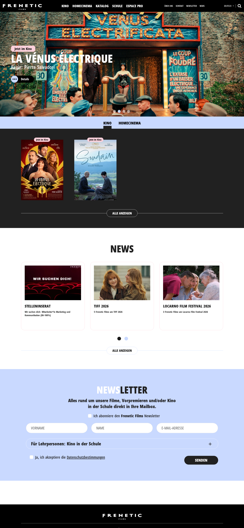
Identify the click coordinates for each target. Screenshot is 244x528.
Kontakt (179, 5)
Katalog (102, 6)
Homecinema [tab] (130, 123)
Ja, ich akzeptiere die (70, 457)
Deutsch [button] (228, 5)
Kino (65, 6)
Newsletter (191, 5)
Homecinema (82, 6)
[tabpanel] (122, 175)
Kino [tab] (107, 123)
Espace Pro (134, 6)
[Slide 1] (114, 111)
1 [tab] (118, 338)
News (202, 5)
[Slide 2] (119, 111)
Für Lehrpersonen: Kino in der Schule (66, 444)
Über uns (168, 5)
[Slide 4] (128, 111)
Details (25, 79)
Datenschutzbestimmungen (86, 457)
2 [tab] (125, 338)
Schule (117, 6)
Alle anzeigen (122, 213)
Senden (201, 460)
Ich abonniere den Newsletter (126, 415)
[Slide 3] (123, 111)
